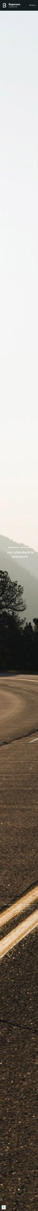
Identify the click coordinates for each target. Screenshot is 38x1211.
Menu (33, 5)
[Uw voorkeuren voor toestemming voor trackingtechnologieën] (4, 1207)
